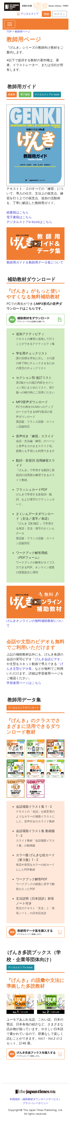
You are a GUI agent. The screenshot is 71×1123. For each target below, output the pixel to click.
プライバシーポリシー (35, 1103)
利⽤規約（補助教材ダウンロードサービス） (35, 1099)
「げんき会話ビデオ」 (47, 659)
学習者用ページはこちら (24, 683)
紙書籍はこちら (18, 212)
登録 (46, 14)
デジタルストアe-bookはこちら (29, 222)
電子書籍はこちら (19, 217)
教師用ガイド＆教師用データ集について (35, 262)
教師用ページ (22, 31)
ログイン (59, 14)
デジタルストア (30, 13)
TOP (9, 31)
